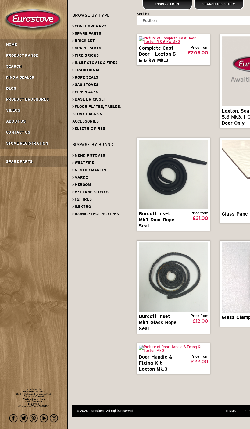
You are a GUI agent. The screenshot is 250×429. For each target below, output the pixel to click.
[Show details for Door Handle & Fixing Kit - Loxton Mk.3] (173, 348)
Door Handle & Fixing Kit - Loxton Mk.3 (155, 363)
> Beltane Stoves (90, 192)
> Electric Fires (88, 129)
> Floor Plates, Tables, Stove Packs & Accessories (96, 114)
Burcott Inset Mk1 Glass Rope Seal (158, 322)
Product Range (22, 55)
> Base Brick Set (89, 99)
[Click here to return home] (34, 38)
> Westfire (83, 163)
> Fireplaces (85, 92)
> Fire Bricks (85, 55)
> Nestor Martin (89, 170)
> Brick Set (83, 41)
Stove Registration (27, 143)
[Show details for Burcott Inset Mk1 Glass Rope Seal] (173, 277)
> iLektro (81, 207)
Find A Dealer (20, 77)
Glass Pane (235, 213)
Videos (13, 110)
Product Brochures (27, 99)
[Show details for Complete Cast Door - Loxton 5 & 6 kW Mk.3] (173, 40)
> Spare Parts (86, 33)
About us (16, 121)
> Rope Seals (85, 77)
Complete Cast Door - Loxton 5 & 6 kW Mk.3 (157, 54)
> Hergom (81, 185)
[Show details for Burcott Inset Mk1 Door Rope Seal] (173, 174)
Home (11, 44)
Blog (11, 88)
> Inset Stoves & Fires (95, 63)
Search (14, 66)
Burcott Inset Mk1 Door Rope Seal (156, 219)
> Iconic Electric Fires (95, 214)
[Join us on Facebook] (13, 418)
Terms (233, 411)
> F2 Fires (82, 199)
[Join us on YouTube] (43, 418)
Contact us (18, 132)
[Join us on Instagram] (54, 418)
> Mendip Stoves (88, 155)
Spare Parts (19, 161)
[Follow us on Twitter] (23, 418)
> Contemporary (89, 26)
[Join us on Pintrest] (33, 418)
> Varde (80, 177)
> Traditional (86, 70)
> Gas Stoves (85, 85)
